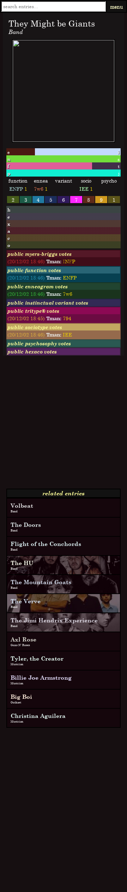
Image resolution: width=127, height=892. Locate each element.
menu (116, 7)
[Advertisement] (63, 425)
